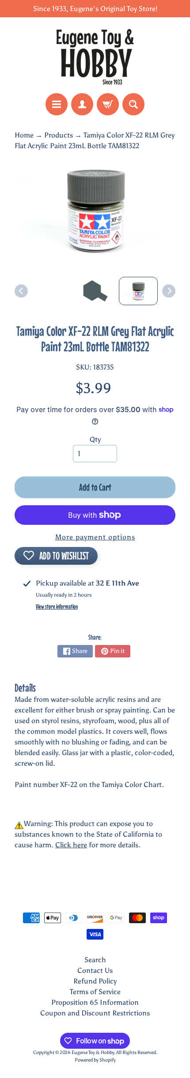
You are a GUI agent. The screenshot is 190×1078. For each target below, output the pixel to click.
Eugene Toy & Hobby (93, 1052)
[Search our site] (133, 104)
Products (58, 135)
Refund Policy (95, 981)
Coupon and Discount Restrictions (95, 1013)
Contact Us (95, 970)
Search (95, 960)
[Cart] (108, 104)
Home (24, 135)
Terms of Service (95, 992)
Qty (95, 439)
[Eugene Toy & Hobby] (95, 55)
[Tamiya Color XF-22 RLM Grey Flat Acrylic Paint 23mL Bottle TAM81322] (138, 291)
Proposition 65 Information (95, 1002)
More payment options (95, 537)
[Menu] (57, 104)
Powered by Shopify (95, 1060)
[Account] (82, 104)
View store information (57, 606)
